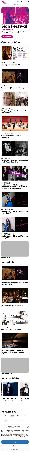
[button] (28, 427)
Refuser (15, 445)
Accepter (15, 442)
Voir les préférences (15, 449)
